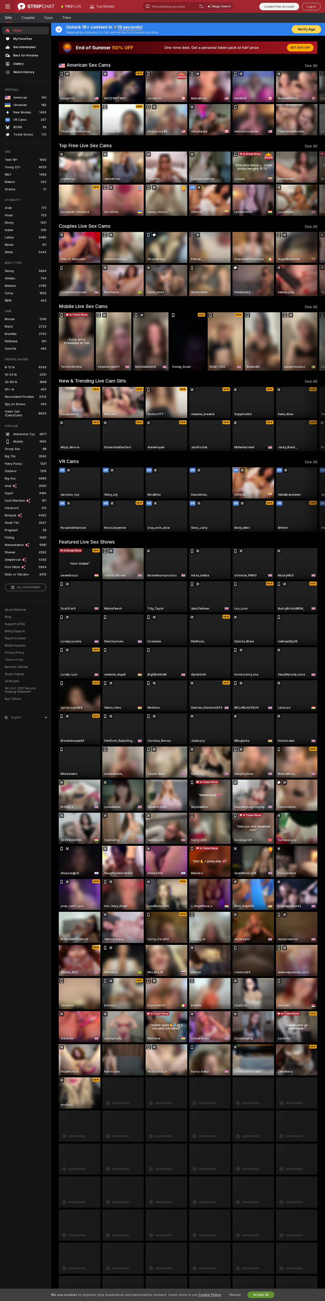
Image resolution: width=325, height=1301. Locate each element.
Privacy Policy (14, 652)
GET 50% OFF (300, 47)
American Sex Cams (89, 65)
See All (311, 65)
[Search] (201, 6)
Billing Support (15, 631)
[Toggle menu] (7, 6)
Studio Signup (14, 674)
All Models (12, 681)
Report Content (15, 638)
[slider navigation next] (313, 103)
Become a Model (16, 667)
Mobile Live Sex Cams (83, 306)
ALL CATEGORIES (28, 587)
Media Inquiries (15, 645)
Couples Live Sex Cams (84, 226)
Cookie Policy (209, 1295)
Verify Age (306, 29)
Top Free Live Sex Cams (85, 145)
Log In (311, 6)
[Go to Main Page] (36, 6)
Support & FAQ (15, 624)
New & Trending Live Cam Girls (92, 381)
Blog (8, 617)
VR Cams (69, 461)
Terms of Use (14, 659)
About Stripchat (15, 609)
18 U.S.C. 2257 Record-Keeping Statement (20, 690)
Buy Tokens (13, 699)
